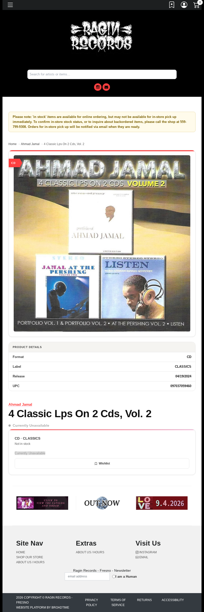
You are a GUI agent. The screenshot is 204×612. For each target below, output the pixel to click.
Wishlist (104, 463)
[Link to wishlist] (171, 6)
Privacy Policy (91, 602)
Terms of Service (118, 602)
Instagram (148, 552)
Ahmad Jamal (30, 144)
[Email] (106, 87)
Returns (144, 600)
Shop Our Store (29, 557)
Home (12, 144)
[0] (197, 5)
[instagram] (98, 87)
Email (143, 557)
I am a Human (126, 576)
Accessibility (173, 600)
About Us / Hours (30, 562)
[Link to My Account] (184, 6)
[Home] (102, 37)
